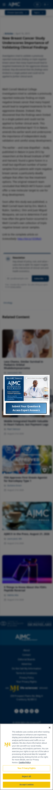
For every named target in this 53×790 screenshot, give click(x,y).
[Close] (49, 727)
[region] (26, 757)
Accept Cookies (27, 784)
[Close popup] (45, 379)
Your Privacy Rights (26, 768)
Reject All (26, 776)
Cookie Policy (25, 762)
